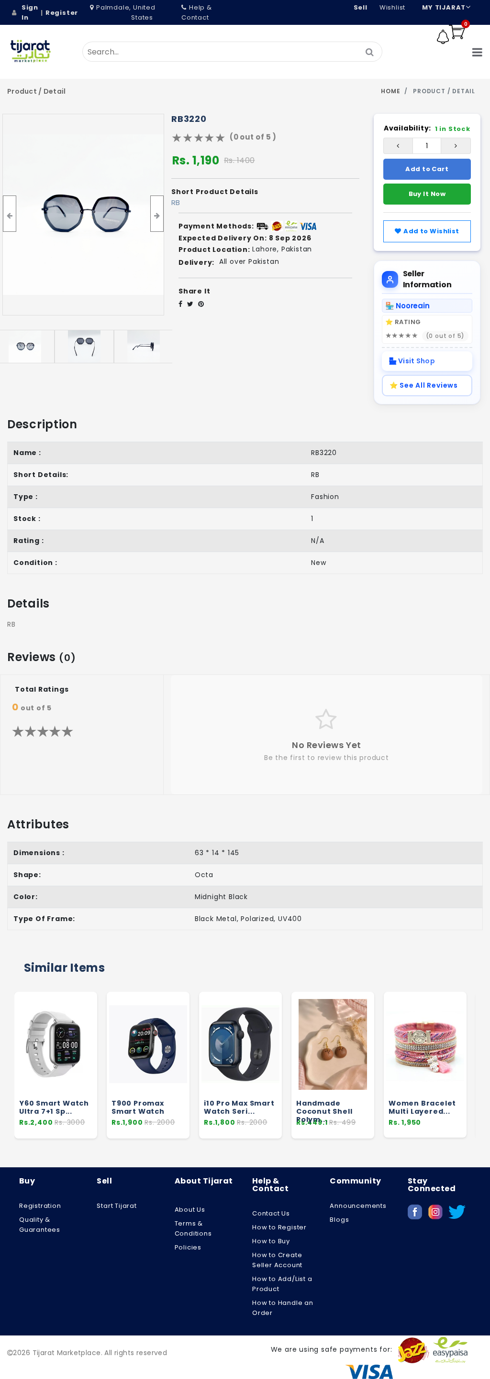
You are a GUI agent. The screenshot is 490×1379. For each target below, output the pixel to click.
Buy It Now (427, 193)
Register (61, 12)
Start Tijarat (116, 1205)
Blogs (339, 1219)
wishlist (392, 7)
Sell (361, 7)
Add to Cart (426, 169)
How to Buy (271, 1241)
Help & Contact (196, 12)
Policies (188, 1247)
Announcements (358, 1205)
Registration (40, 1205)
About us (190, 1209)
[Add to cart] (86, 1048)
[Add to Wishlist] (85, 1066)
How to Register (279, 1227)
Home (390, 91)
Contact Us (271, 1213)
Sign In (30, 12)
